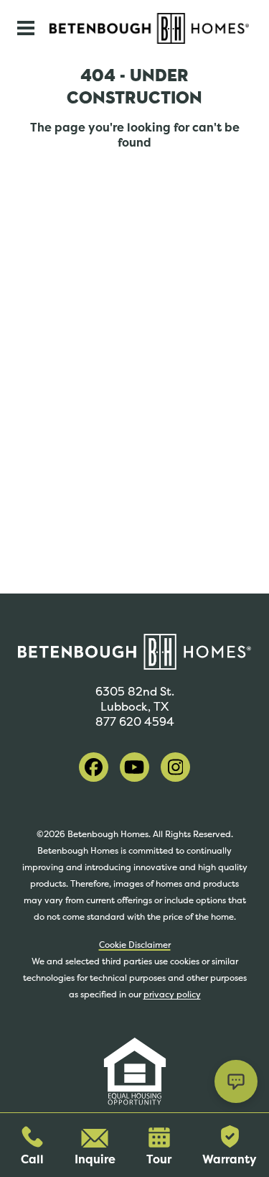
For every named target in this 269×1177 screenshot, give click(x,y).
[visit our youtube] (134, 767)
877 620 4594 (134, 721)
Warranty (229, 1159)
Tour (158, 1159)
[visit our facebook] (93, 767)
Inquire (95, 1159)
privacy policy (172, 994)
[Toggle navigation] (25, 28)
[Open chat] (236, 1081)
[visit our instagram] (175, 767)
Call (32, 1159)
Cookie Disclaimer (135, 945)
